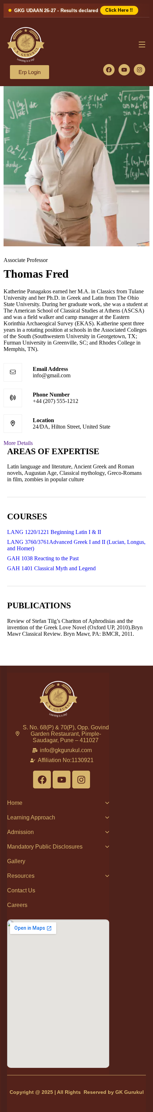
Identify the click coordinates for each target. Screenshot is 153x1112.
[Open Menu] (142, 45)
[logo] (28, 44)
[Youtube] (124, 69)
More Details (18, 443)
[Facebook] (109, 69)
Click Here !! (119, 10)
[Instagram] (139, 69)
